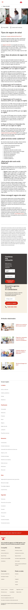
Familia (2, 396)
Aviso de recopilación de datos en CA (7, 597)
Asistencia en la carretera (19, 553)
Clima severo (3, 512)
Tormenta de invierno (5, 523)
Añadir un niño (4, 452)
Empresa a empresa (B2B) (5, 558)
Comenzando (3, 442)
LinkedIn (16, 581)
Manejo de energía (4, 482)
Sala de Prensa (3, 555)
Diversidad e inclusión (4, 576)
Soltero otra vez (4, 463)
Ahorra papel (17, 561)
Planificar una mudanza (6, 459)
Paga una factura (18, 555)
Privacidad (11, 589)
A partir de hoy (4, 489)
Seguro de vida (4, 426)
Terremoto (3, 499)
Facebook (16, 573)
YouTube (16, 584)
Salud (2, 419)
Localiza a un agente (11, 303)
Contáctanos (3, 550)
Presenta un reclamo (18, 550)
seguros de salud (7, 44)
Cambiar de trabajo (5, 456)
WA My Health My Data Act (6, 595)
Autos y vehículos (4, 389)
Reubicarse (3, 466)
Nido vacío (3, 469)
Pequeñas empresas (5, 433)
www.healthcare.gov (19, 213)
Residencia (3, 399)
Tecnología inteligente (5, 486)
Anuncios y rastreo (4, 589)
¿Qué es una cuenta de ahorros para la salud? (21, 325)
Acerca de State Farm (5, 553)
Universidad (3, 409)
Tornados (3, 516)
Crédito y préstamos (5, 392)
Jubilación (3, 429)
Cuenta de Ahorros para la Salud (8, 132)
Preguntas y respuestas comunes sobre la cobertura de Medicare (21, 339)
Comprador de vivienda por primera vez (9, 449)
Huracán (3, 509)
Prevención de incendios (6, 502)
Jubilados (2, 579)
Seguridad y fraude (19, 589)
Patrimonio (3, 412)
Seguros (2, 422)
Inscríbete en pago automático (20, 558)
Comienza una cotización (10, 281)
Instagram (17, 579)
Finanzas (3, 416)
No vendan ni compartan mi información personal (9, 600)
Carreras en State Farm (5, 573)
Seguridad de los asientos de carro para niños (10, 479)
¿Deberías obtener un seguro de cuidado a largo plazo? (21, 352)
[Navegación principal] (2, 2)
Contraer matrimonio (5, 446)
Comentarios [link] (3, 561)
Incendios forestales (5, 519)
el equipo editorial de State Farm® (14, 36)
